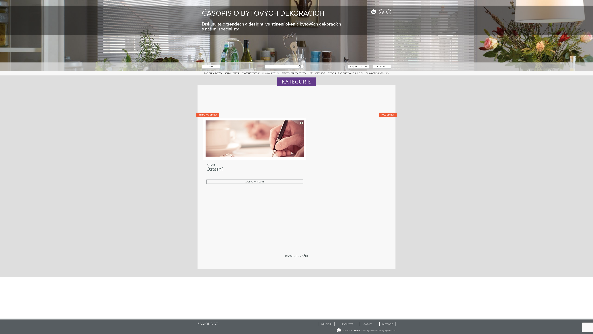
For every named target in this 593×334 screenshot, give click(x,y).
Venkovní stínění (270, 73)
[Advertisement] (296, 101)
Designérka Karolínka (377, 73)
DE (381, 11)
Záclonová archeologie (351, 73)
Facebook (301, 123)
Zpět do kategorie (254, 181)
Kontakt (382, 66)
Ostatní (332, 73)
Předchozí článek (208, 114)
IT (389, 11)
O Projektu (326, 324)
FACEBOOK (387, 324)
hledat (300, 67)
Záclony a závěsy (213, 73)
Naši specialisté (358, 66)
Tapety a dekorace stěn (294, 73)
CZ (373, 11)
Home (211, 66)
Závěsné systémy (251, 73)
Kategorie (296, 81)
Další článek (387, 114)
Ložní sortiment (317, 73)
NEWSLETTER (347, 324)
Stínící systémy (232, 73)
